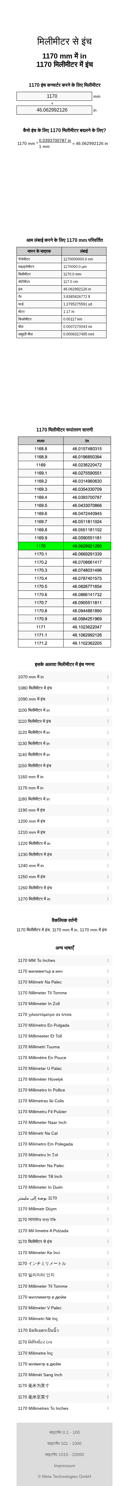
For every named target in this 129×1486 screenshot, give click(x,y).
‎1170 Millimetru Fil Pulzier (42, 1111)
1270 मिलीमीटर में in (34, 898)
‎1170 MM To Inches (36, 960)
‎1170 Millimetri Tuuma (39, 1046)
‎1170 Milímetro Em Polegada (45, 1144)
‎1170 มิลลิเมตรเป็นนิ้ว (38, 1330)
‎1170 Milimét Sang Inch (40, 1374)
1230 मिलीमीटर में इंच (35, 854)
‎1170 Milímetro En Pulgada (43, 1025)
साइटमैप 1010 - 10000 (64, 1454)
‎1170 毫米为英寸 (33, 1385)
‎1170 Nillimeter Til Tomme (42, 992)
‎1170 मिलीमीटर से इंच (35, 1241)
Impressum (64, 1465)
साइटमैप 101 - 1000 (64, 1443)
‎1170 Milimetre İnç (35, 1353)
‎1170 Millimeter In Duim (40, 1187)
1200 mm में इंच (31, 821)
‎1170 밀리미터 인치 (36, 1274)
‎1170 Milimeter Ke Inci (39, 1252)
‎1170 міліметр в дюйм (39, 1363)
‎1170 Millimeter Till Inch (40, 1176)
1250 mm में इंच (31, 876)
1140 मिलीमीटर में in (34, 754)
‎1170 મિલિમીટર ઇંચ (35, 1342)
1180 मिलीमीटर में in (34, 799)
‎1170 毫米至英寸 (33, 1396)
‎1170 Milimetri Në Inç (38, 1318)
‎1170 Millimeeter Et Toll (40, 1036)
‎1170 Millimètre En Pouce (42, 1057)
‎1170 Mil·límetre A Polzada (43, 1230)
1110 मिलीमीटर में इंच (34, 721)
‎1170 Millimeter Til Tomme (43, 1286)
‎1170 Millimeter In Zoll (39, 1003)
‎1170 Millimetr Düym (37, 1208)
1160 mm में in (31, 776)
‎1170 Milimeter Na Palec (41, 1165)
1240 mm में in (31, 865)
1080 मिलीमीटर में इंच (35, 688)
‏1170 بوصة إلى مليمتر (37, 1198)
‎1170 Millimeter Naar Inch (42, 1122)
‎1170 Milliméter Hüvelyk (40, 1079)
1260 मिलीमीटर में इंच (35, 887)
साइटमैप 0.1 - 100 (64, 1432)
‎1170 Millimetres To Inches (43, 1408)
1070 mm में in (31, 676)
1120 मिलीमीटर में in (34, 732)
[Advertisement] (64, 15)
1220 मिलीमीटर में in (34, 843)
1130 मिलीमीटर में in (34, 743)
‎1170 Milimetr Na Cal (38, 1133)
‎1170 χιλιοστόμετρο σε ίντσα (44, 1014)
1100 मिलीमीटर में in (34, 710)
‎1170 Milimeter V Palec (40, 1307)
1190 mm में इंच (31, 810)
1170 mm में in (31, 787)
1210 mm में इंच (31, 832)
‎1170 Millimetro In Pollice (41, 1090)
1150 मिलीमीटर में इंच (34, 765)
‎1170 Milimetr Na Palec (40, 982)
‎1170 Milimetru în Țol (38, 1154)
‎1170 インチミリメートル (42, 1263)
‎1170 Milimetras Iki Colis (41, 1100)
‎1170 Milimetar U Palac (40, 1068)
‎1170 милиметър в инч (40, 971)
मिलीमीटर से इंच (64, 41)
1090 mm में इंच (31, 699)
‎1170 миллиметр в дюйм (42, 1297)
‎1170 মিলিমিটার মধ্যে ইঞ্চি (37, 1219)
